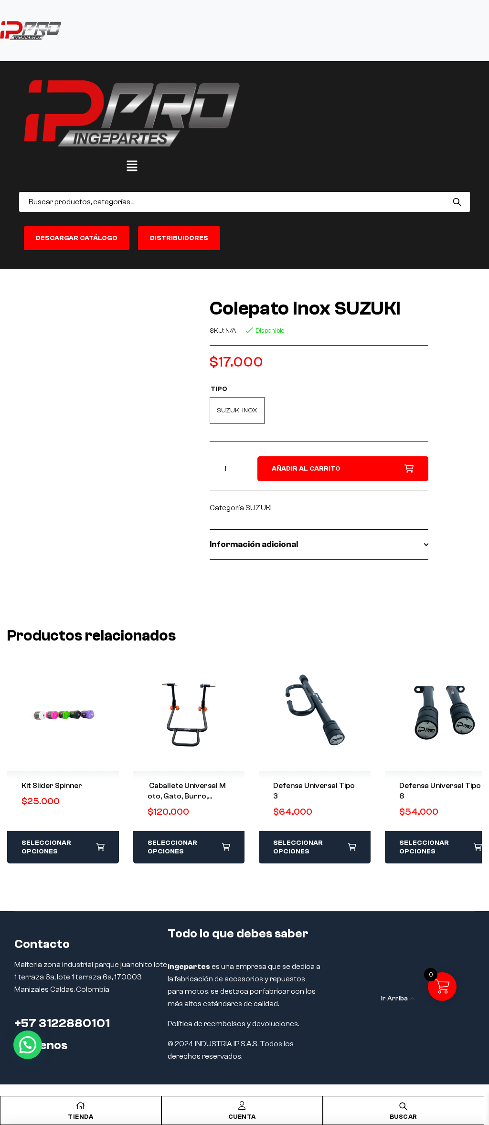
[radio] (237, 410)
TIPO (219, 389)
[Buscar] (457, 202)
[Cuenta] (242, 1105)
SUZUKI (258, 508)
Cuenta (242, 1116)
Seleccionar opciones (46, 847)
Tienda (80, 1116)
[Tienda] (80, 1105)
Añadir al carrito (306, 469)
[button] (132, 166)
